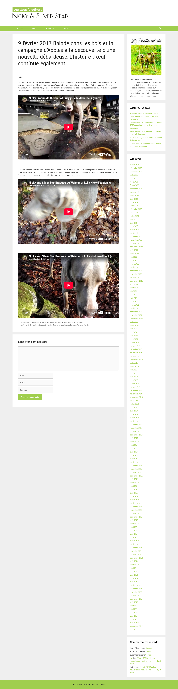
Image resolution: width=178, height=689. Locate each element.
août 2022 (134, 250)
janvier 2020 (134, 346)
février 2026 (134, 165)
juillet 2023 (134, 216)
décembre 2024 (136, 189)
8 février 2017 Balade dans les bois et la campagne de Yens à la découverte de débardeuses (51, 323)
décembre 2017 (136, 424)
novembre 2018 (136, 394)
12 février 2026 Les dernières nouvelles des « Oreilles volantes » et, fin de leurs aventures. (145, 116)
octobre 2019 (135, 356)
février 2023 (134, 230)
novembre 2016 (136, 469)
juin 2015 (133, 527)
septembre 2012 (136, 626)
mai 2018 (133, 407)
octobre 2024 (135, 192)
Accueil (20, 28)
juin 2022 (133, 257)
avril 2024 (134, 199)
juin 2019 (133, 370)
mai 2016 (133, 489)
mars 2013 (134, 619)
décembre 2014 (136, 547)
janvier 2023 (134, 233)
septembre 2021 (136, 281)
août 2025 (134, 175)
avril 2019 (134, 376)
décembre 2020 (136, 312)
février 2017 (134, 459)
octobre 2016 (135, 472)
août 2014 (134, 561)
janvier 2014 (134, 585)
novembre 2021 (136, 274)
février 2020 (134, 342)
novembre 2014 (136, 551)
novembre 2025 (136, 171)
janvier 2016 (134, 503)
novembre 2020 (136, 315)
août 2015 (134, 520)
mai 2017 (133, 448)
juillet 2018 (134, 404)
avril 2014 (134, 575)
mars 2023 (134, 226)
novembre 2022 (136, 240)
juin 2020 (133, 329)
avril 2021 (134, 298)
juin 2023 (133, 219)
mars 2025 (134, 182)
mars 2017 (134, 455)
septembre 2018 (136, 397)
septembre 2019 (136, 359)
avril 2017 (134, 452)
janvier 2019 (134, 387)
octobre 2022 (135, 243)
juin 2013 (133, 609)
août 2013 (134, 602)
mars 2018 (134, 414)
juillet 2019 (134, 366)
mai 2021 (133, 294)
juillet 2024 (134, 195)
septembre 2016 (136, 476)
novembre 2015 (136, 510)
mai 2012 (133, 629)
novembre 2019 (136, 353)
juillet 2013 (134, 606)
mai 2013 (133, 612)
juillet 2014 (134, 565)
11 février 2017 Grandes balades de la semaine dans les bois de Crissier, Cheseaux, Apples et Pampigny (55, 325)
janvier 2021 (134, 308)
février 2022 (134, 264)
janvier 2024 (134, 206)
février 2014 (134, 582)
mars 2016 (134, 496)
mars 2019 (134, 380)
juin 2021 (133, 291)
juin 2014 (133, 568)
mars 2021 (134, 301)
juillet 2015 (134, 524)
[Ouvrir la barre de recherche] (159, 28)
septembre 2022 (136, 247)
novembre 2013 (136, 592)
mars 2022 (134, 260)
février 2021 (134, 305)
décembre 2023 (136, 209)
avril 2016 (134, 493)
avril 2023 (134, 223)
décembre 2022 (136, 236)
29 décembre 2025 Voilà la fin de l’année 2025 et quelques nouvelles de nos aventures (146, 125)
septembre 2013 (136, 599)
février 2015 (134, 541)
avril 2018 (134, 411)
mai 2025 (133, 178)
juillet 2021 (134, 288)
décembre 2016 (136, 465)
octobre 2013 (135, 595)
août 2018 (134, 400)
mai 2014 (133, 571)
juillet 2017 (134, 441)
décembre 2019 (136, 349)
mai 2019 (133, 373)
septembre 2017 (136, 435)
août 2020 (134, 322)
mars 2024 (134, 202)
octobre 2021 (135, 277)
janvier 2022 (134, 267)
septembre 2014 (136, 558)
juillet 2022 (134, 253)
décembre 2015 (136, 506)
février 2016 (134, 500)
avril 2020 (134, 335)
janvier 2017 (134, 462)
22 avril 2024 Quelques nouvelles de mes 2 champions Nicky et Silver (145, 661)
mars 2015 (134, 537)
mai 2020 (133, 332)
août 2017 (134, 438)
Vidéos (35, 28)
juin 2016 (133, 486)
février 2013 (134, 623)
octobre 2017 (135, 431)
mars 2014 (134, 578)
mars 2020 (134, 339)
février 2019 (134, 383)
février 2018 (134, 417)
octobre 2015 (135, 513)
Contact (66, 28)
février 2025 (134, 185)
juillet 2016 (134, 483)
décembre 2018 (136, 390)
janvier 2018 (134, 421)
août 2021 (134, 284)
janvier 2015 (134, 544)
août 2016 (134, 479)
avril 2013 (134, 616)
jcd (131, 658)
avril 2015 (134, 534)
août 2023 (134, 212)
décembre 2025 (136, 168)
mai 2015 (133, 530)
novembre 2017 (136, 428)
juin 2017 (133, 445)
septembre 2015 (136, 517)
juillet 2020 (134, 325)
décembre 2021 (136, 271)
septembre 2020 (136, 318)
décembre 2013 (136, 588)
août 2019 (134, 363)
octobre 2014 (135, 554)
